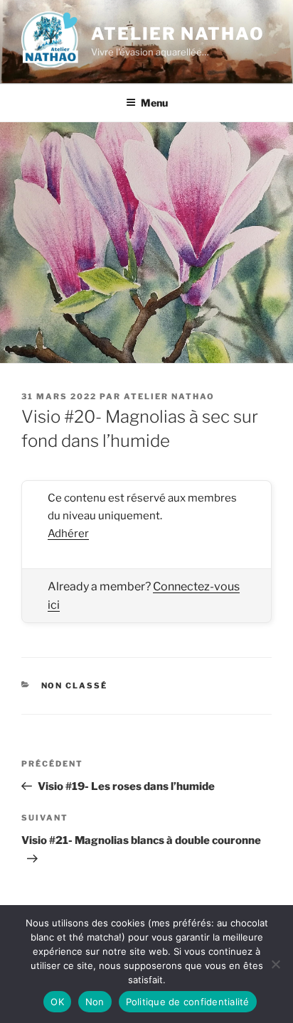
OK (57, 1001)
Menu (154, 103)
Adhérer (68, 533)
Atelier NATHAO (178, 33)
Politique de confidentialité (188, 1001)
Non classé (74, 686)
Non (95, 1001)
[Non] (275, 964)
